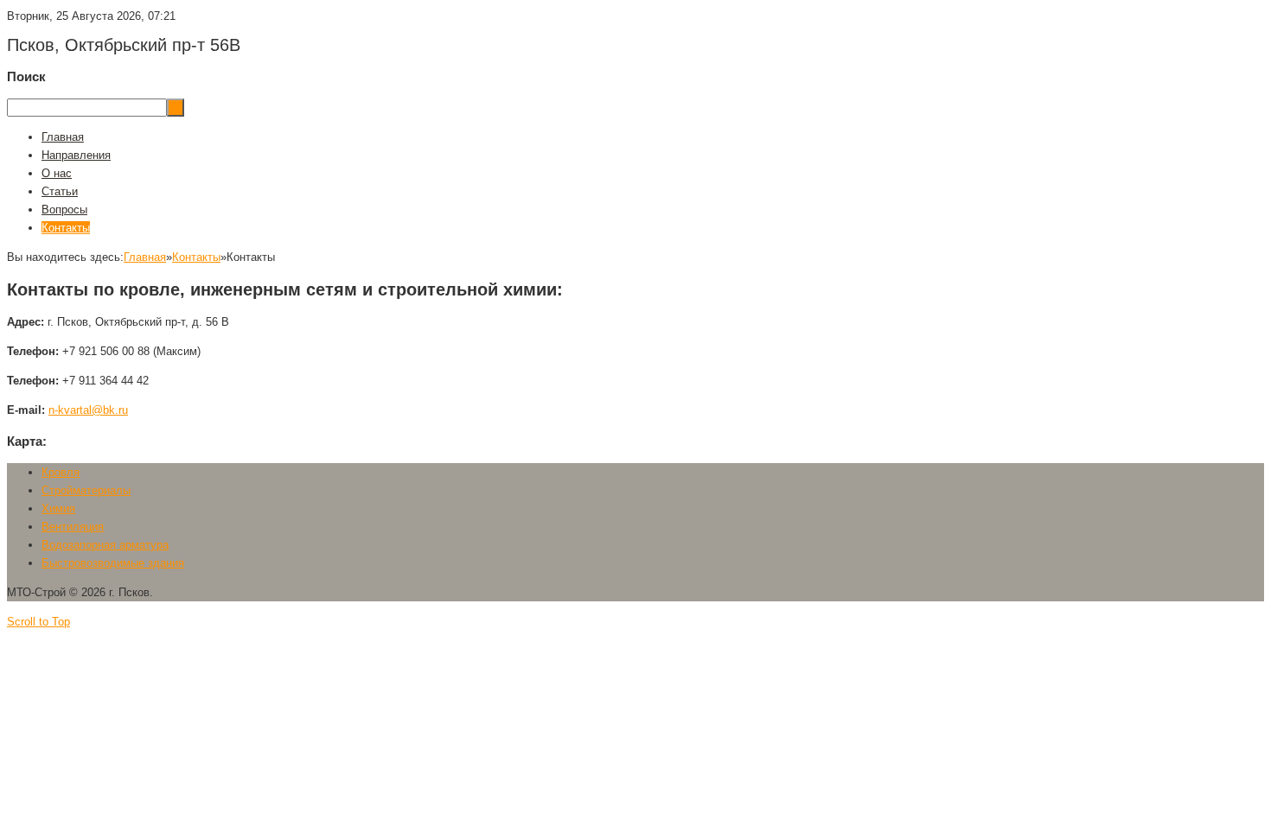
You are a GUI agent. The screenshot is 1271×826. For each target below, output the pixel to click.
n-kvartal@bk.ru (88, 409)
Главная (145, 257)
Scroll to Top (38, 621)
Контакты (196, 257)
